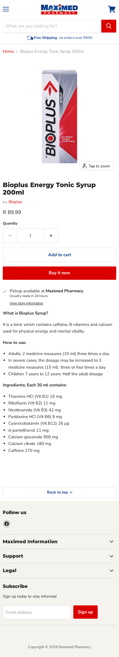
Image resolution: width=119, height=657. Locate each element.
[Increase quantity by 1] (51, 235)
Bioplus (15, 202)
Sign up (85, 612)
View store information (26, 303)
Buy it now (59, 273)
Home (8, 51)
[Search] (108, 26)
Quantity (10, 223)
